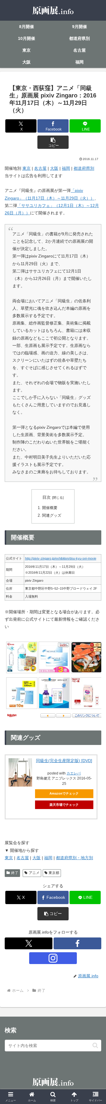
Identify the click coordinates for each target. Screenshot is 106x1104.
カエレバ (74, 773)
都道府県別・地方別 (74, 857)
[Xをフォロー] (28, 943)
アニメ (34, 873)
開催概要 (49, 508)
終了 (14, 873)
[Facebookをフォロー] (77, 943)
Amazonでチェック (64, 793)
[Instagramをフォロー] (53, 958)
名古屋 (40, 168)
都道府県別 (84, 168)
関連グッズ (51, 515)
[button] (53, 142)
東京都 (54, 873)
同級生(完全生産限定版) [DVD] (64, 760)
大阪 (54, 168)
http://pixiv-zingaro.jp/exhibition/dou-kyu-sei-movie (60, 558)
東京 (26, 168)
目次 (46, 497)
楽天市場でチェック (64, 804)
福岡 (66, 168)
